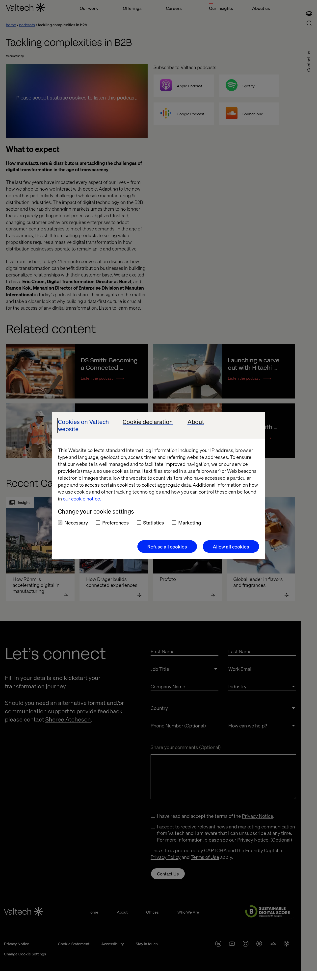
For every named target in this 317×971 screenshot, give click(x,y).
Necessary (76, 522)
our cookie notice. (82, 498)
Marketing (189, 522)
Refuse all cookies (167, 546)
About (195, 421)
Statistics (153, 522)
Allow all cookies (231, 546)
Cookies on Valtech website (83, 425)
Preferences (115, 522)
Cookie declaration (148, 421)
